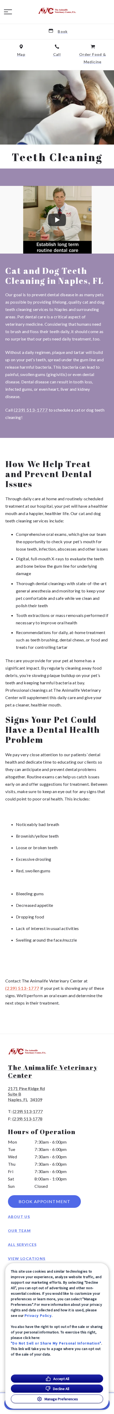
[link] (57, 11)
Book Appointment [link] (44, 1201)
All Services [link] (22, 1244)
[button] (8, 11)
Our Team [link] (19, 1230)
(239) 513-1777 (31, 409)
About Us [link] (19, 1216)
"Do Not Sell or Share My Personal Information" (56, 1343)
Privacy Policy (38, 1315)
